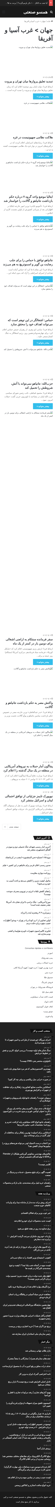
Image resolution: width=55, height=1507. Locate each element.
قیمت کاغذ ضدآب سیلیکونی (41, 997)
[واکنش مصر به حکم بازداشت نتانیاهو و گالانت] (27, 681)
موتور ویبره (48, 1011)
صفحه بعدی (14, 827)
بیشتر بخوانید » (43, 96)
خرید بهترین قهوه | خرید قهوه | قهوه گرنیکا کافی (33, 967)
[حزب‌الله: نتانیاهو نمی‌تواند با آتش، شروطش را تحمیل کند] (27, 362)
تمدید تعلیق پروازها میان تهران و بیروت (29, 81)
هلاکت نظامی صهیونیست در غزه (33, 137)
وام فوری (49, 1016)
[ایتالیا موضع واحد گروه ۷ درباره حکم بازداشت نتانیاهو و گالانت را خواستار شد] (27, 175)
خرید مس (49, 972)
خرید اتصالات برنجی (45, 963)
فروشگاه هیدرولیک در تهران (41, 987)
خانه (49, 21)
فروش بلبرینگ (47, 982)
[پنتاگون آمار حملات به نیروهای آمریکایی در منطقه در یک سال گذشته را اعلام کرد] (27, 745)
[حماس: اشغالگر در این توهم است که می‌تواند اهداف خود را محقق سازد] (27, 298)
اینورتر (50, 953)
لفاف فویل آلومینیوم (44, 1006)
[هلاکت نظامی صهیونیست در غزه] (27, 115)
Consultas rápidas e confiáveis (39, 948)
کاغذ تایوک (48, 1001)
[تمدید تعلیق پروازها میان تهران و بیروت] (27, 60)
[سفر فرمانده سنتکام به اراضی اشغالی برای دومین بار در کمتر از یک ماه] (27, 521)
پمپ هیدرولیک (47, 958)
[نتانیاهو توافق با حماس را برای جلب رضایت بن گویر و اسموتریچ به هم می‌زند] (27, 238)
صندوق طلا (48, 977)
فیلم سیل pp (47, 992)
